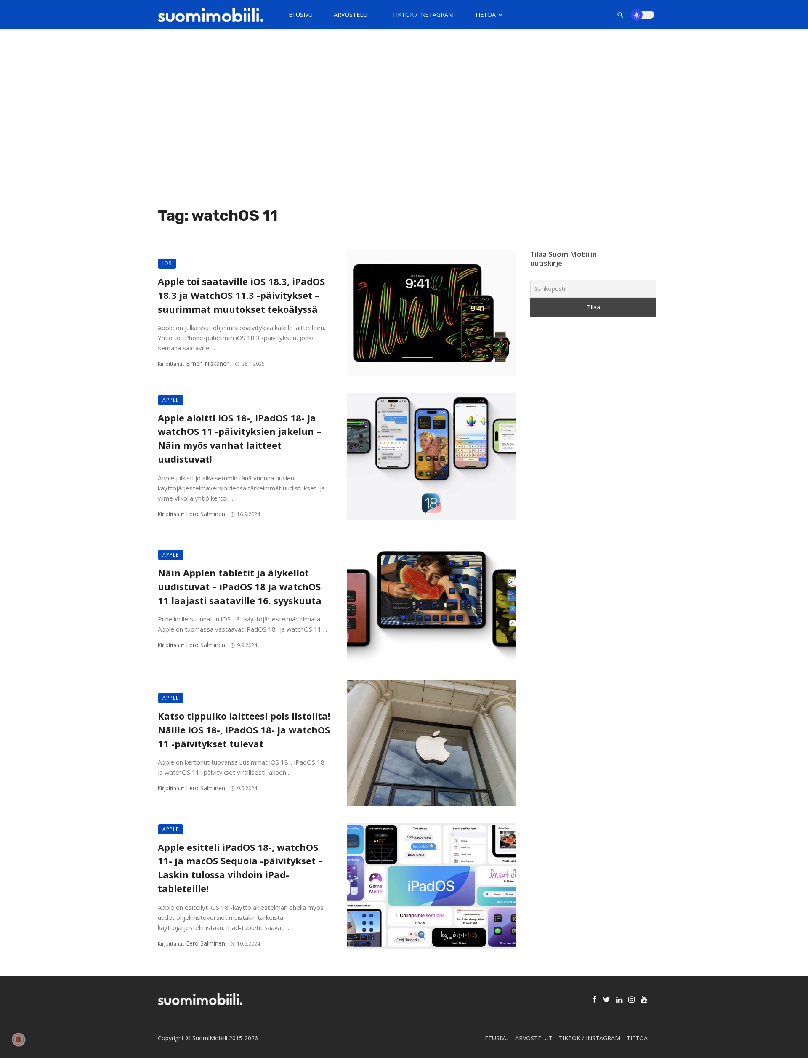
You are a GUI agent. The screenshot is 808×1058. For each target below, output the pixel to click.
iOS (167, 263)
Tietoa (485, 15)
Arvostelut (352, 15)
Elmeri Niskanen (208, 364)
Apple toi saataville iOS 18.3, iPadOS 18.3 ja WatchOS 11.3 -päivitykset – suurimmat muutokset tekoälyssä (241, 295)
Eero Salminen (205, 514)
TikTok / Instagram (423, 15)
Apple (170, 399)
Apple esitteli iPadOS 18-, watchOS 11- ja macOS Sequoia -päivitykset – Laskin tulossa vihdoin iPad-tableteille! (240, 868)
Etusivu (301, 15)
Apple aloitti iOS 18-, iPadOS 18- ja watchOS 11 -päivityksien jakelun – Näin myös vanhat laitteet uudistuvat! (239, 438)
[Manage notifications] (18, 1039)
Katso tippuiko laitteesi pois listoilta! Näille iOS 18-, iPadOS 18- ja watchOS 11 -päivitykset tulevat (244, 730)
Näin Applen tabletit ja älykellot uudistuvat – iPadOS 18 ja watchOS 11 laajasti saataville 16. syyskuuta (240, 587)
